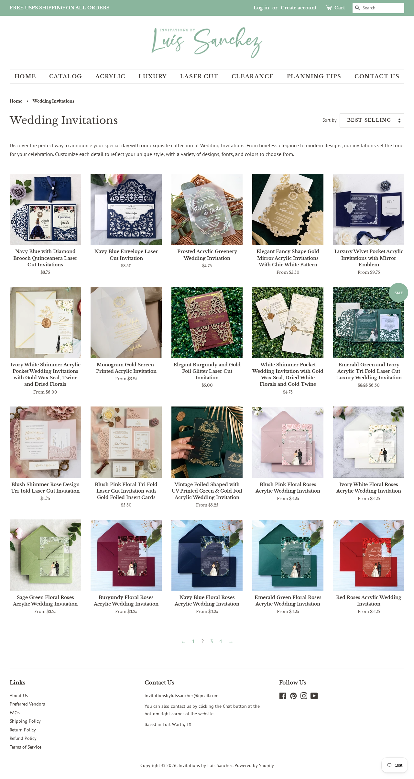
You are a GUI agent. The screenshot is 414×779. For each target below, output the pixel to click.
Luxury (152, 76)
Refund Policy (23, 738)
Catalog (65, 76)
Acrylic (110, 76)
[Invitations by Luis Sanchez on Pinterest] (293, 697)
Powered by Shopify (254, 765)
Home (25, 76)
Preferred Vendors (27, 704)
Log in (261, 8)
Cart (339, 8)
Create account (298, 8)
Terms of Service (25, 747)
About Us (19, 695)
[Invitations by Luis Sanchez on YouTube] (314, 697)
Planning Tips (314, 76)
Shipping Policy (25, 721)
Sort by (329, 120)
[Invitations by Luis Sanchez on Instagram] (303, 697)
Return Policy (23, 730)
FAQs (15, 713)
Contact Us (376, 76)
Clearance (253, 76)
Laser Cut (199, 76)
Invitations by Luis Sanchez (206, 765)
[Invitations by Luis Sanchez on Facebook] (283, 697)
